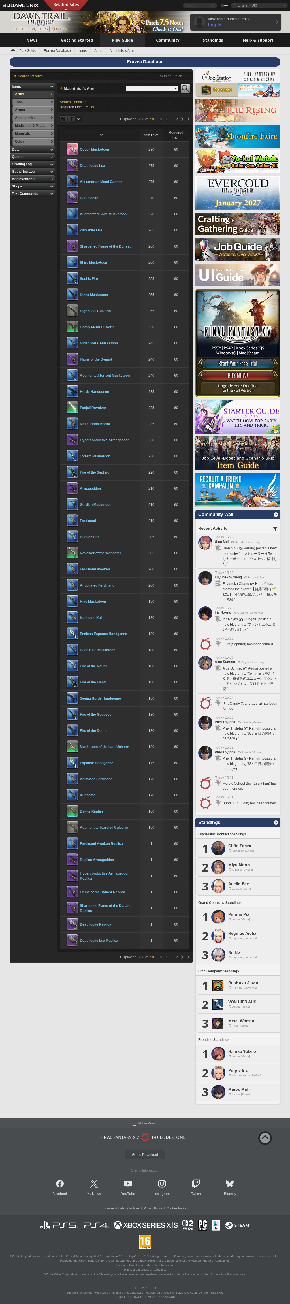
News (96, 1194)
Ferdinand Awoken (95, 569)
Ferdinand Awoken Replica (101, 844)
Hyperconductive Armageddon (104, 440)
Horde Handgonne (94, 392)
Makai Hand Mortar (95, 424)
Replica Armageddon (97, 860)
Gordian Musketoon (95, 505)
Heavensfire (90, 537)
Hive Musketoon (93, 602)
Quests (18, 157)
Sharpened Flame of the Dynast (105, 246)
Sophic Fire (89, 279)
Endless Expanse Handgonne (103, 634)
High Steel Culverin (95, 311)
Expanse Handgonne (96, 763)
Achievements (23, 179)
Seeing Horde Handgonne (100, 698)
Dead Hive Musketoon (97, 650)
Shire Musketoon (93, 263)
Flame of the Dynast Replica (102, 892)
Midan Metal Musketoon (99, 343)
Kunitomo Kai (91, 618)
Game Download (145, 1155)
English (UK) (247, 5)
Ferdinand (88, 521)
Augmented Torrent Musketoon (105, 376)
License (109, 1208)
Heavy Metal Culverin (97, 327)
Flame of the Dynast (96, 359)
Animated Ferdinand (96, 779)
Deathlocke (89, 198)
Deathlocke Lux (92, 166)
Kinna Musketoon (94, 295)
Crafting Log (22, 164)
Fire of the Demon (94, 731)
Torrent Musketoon (95, 456)
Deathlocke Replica (95, 924)
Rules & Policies (128, 1208)
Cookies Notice (176, 1208)
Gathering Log (23, 172)
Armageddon (90, 489)
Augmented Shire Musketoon (103, 214)
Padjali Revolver (93, 408)
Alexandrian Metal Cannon (101, 182)
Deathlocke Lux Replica (99, 941)
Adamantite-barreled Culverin (104, 828)
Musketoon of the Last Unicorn (104, 747)
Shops (17, 186)
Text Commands (25, 194)
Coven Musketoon (94, 150)
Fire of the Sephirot (95, 472)
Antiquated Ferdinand (97, 585)
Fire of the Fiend (93, 682)
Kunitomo (87, 795)
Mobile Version (147, 1123)
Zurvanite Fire (91, 230)
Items (16, 87)
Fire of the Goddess (95, 715)
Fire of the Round (93, 666)
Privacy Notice (153, 1208)
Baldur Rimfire (91, 811)
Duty (16, 150)
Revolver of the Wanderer (100, 553)
